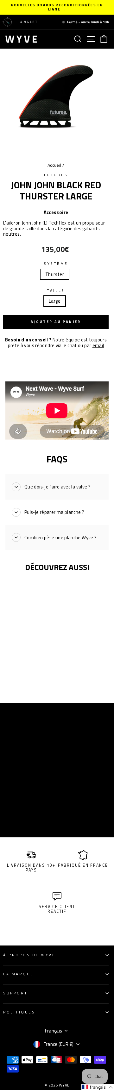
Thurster (54, 274)
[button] (97, 1087)
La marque (18, 974)
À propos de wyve (29, 955)
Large (54, 301)
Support (15, 993)
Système (56, 263)
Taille (56, 290)
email (98, 345)
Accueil (54, 165)
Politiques (19, 1012)
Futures (56, 175)
